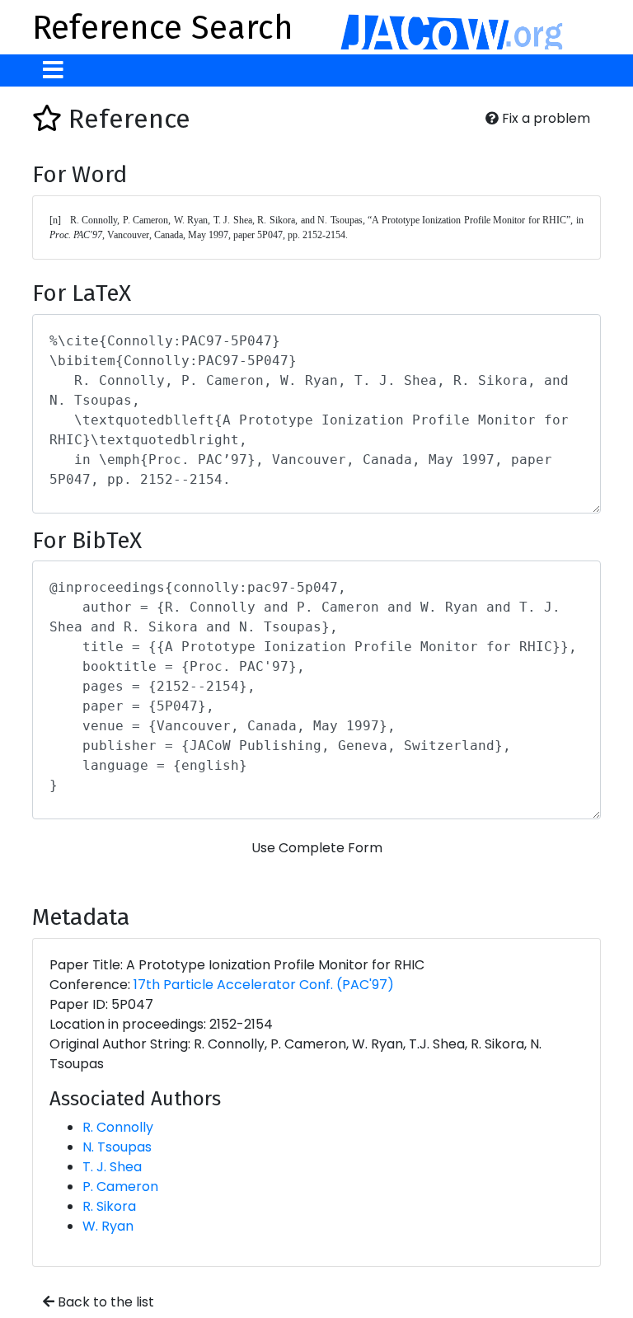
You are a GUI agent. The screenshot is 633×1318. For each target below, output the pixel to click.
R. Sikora (109, 1206)
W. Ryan (108, 1226)
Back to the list (104, 1301)
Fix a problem (544, 118)
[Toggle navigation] (53, 70)
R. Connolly (117, 1127)
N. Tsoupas (117, 1146)
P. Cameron (120, 1186)
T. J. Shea (112, 1166)
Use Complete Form (316, 847)
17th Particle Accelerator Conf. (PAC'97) (264, 984)
